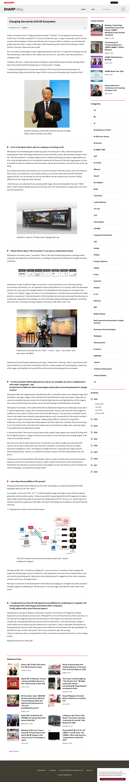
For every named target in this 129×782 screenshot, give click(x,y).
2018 (95, 458)
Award (96, 176)
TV (95, 382)
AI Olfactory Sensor (101, 136)
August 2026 (99, 404)
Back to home (14, 751)
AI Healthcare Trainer (102, 130)
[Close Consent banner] (127, 769)
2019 (95, 452)
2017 (95, 465)
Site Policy (89, 770)
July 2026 (98, 407)
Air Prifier (97, 162)
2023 (95, 432)
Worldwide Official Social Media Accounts (71, 770)
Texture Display (100, 375)
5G (95, 110)
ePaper (96, 268)
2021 (95, 439)
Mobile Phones (99, 314)
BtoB (96, 189)
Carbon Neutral (100, 202)
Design (96, 248)
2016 (95, 472)
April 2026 (98, 410)
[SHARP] (9, 1)
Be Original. (98, 182)
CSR (95, 241)
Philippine (98, 336)
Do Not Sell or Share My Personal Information (113, 779)
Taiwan (97, 362)
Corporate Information (103, 235)
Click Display (99, 222)
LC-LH (96, 294)
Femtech (97, 281)
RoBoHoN (97, 355)
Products (97, 349)
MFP (95, 307)
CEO (95, 215)
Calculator (98, 195)
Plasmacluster (99, 342)
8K (85, 27)
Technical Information (103, 369)
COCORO (97, 228)
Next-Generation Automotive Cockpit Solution (109, 321)
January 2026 (99, 413)
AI (94, 123)
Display (97, 254)
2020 (95, 445)
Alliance (97, 169)
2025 (95, 419)
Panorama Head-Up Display (105, 329)
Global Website (41, 770)
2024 (95, 426)
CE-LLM (97, 208)
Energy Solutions (100, 261)
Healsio (97, 287)
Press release (52, 770)
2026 (95, 399)
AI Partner (98, 143)
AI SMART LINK (99, 149)
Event (83, 9)
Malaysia (97, 300)
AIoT (93, 9)
